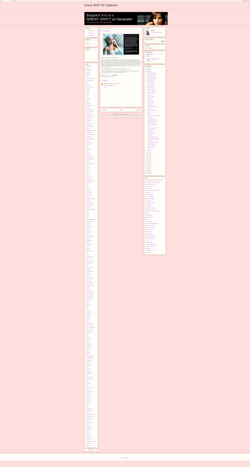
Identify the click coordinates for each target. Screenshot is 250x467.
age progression (88, 78)
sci (86, 366)
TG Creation (147, 248)
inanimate (87, 244)
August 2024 (150, 80)
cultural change (88, 159)
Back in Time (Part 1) (152, 119)
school (86, 362)
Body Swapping (148, 188)
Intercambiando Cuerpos (150, 208)
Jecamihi (106, 83)
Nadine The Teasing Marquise (151, 223)
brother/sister (88, 138)
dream (86, 173)
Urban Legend (88, 418)
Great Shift (87, 221)
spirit (86, 381)
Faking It (149, 99)
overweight (87, 312)
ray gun (87, 348)
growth (86, 223)
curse (86, 161)
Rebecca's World (148, 233)
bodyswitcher (88, 126)
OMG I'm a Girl (148, 229)
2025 (148, 69)
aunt (86, 97)
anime (86, 93)
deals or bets (88, 163)
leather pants (88, 250)
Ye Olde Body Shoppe (89, 441)
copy (86, 151)
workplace (87, 437)
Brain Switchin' (150, 54)
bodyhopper (87, 120)
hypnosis (87, 238)
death (86, 165)
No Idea (148, 60)
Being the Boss (151, 147)
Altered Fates (88, 86)
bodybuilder (87, 118)
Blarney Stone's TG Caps (150, 184)
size (86, 374)
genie (86, 215)
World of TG (147, 252)
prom (86, 341)
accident (87, 66)
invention (87, 248)
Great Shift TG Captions (101, 5)
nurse (86, 308)
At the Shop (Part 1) (152, 110)
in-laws (86, 242)
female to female (88, 202)
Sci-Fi (111, 76)
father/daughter (88, 198)
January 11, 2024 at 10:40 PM (113, 83)
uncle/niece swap (89, 414)
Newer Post (103, 110)
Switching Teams (151, 96)
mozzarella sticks (88, 298)
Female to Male (88, 205)
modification (87, 290)
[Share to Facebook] (115, 75)
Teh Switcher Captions (149, 238)
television (87, 401)
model (86, 287)
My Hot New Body (149, 221)
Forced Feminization (89, 209)
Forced (86, 207)
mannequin (87, 269)
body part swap (88, 111)
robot (86, 354)
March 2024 (150, 89)
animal (86, 91)
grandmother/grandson (90, 219)
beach (86, 101)
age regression (88, 80)
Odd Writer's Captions (149, 227)
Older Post (138, 110)
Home (121, 110)
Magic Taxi (87, 263)
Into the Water (150, 103)
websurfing (87, 426)
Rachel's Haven (148, 231)
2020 (148, 153)
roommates (87, 360)
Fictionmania (148, 200)
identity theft (87, 240)
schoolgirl (87, 364)
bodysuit (87, 122)
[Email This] (112, 75)
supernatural (88, 391)
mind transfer (88, 281)
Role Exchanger (88, 356)
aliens (86, 84)
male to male (88, 267)
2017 (148, 159)
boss (86, 128)
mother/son (87, 296)
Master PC (87, 273)
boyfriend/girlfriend (89, 130)
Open (149, 108)
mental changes (88, 277)
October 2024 (151, 76)
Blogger (127, 457)
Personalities (150, 131)
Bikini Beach (87, 105)
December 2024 (151, 73)
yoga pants (87, 443)
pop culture (87, 329)
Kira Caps (147, 213)
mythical (87, 300)
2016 (148, 161)
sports (86, 383)
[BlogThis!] (113, 75)
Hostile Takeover (88, 236)
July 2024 (150, 82)
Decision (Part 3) (151, 101)
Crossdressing (88, 157)
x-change (87, 439)
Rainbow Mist (150, 97)
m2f (86, 252)
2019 (148, 155)
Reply (105, 87)
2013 (148, 166)
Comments (89, 44)
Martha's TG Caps (149, 217)
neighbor (87, 304)
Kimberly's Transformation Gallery (152, 211)
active (86, 68)
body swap (87, 113)
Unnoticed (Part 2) (151, 144)
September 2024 (151, 78)
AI (85, 82)
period (86, 321)
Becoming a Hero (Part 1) (153, 106)
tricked (86, 412)
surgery (87, 393)
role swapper (88, 358)
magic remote (88, 261)
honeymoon (87, 232)
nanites (86, 302)
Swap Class (87, 395)
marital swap (88, 271)
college (86, 149)
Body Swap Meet (148, 186)
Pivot (149, 126)
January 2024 (151, 92)
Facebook (87, 190)
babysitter (87, 99)
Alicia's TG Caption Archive (153, 59)
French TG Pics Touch (149, 202)
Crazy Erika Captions (149, 194)
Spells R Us (87, 379)
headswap (87, 225)
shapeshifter (87, 372)
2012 (148, 168)
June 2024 (150, 83)
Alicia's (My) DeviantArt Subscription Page (154, 179)
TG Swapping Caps (149, 250)
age (86, 76)
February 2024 (151, 90)
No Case (149, 135)
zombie (86, 445)
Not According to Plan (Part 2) (154, 115)
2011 (148, 169)
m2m (86, 254)
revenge (87, 352)
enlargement (88, 178)
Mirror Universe (88, 283)
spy (86, 385)
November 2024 (151, 74)
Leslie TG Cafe (148, 215)
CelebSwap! (147, 192)
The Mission (150, 117)
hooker (86, 234)
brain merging (88, 132)
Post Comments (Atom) (123, 114)
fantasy (86, 196)
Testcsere (147, 240)
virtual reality (88, 422)
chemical (87, 144)
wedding (87, 428)
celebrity (87, 140)
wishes (86, 433)
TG (113, 76)
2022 (148, 152)
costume (87, 153)
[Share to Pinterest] (116, 75)
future (86, 211)
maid (86, 265)
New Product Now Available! (153, 138)
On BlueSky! (90, 33)
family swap (87, 192)
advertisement (88, 70)
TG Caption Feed (148, 242)
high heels (87, 227)
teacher (87, 397)
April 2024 (150, 87)
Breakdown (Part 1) (152, 145)
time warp (87, 408)
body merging (88, 109)
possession (87, 331)
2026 (148, 68)
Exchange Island (88, 180)
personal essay (88, 323)
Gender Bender (148, 204)
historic (86, 229)
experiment (87, 182)
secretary (87, 370)
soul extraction (88, 377)
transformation (88, 410)
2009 (148, 173)
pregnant (87, 337)
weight (86, 430)
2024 (148, 71)
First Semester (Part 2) (152, 136)
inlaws (86, 246)
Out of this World (151, 122)
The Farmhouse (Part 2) (153, 120)
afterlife (86, 72)
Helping (149, 112)
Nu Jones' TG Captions (150, 225)
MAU (86, 275)
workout (87, 435)
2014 (148, 164)
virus (86, 424)
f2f (85, 184)
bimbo (86, 107)
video (86, 420)
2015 (148, 162)
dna (86, 169)
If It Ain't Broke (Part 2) (152, 124)
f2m (86, 186)
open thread (87, 310)
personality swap (88, 325)
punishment (87, 345)
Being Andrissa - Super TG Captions (152, 182)
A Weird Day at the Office (153, 142)
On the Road (150, 140)
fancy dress (87, 194)
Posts (88, 42)
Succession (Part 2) (152, 133)
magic (86, 258)
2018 (148, 157)
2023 (148, 150)
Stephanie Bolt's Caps (149, 235)
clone (86, 147)
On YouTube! (91, 35)
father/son (87, 200)
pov (86, 335)
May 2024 (150, 85)
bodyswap (87, 124)
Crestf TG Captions (149, 196)
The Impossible (151, 129)
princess (87, 339)
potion (86, 333)
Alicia (154, 30)
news (86, 306)
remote (86, 350)
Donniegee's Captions (149, 198)
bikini (86, 103)
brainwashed (88, 136)
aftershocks (87, 74)
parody (86, 319)
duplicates (87, 176)
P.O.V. (86, 314)
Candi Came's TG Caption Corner (152, 190)
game (86, 213)
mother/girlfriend (88, 294)
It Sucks (149, 113)
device (86, 167)
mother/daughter (88, 292)
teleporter (87, 399)
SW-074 (148, 55)
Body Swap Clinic (89, 115)
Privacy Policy (91, 449)
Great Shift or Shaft (149, 206)
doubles (87, 171)
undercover (87, 416)
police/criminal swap (89, 327)
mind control (87, 279)
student (86, 389)
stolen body (87, 387)
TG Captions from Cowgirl (150, 244)
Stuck (149, 94)
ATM (86, 95)
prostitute (87, 343)
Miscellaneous (88, 285)
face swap (87, 188)
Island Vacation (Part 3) (152, 128)
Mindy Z (147, 219)
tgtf (86, 406)
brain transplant (107, 76)
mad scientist (88, 256)
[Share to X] (114, 75)
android (87, 89)
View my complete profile (156, 32)
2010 (148, 171)
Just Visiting (150, 104)
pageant (87, 316)
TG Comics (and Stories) (150, 246)
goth (86, 217)
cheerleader (87, 142)
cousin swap (87, 155)
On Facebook (91, 30)
